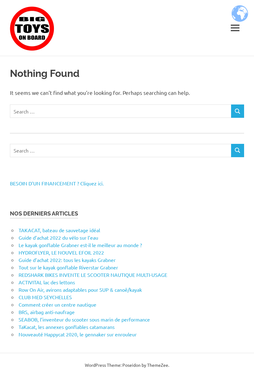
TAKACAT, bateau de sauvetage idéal (59, 230)
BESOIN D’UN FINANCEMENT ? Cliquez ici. (57, 183)
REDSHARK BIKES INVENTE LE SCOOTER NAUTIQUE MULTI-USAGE (93, 275)
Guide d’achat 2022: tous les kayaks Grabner (67, 260)
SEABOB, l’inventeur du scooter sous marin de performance (84, 319)
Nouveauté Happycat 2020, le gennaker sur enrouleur (78, 334)
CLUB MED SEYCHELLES (45, 297)
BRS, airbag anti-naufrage (47, 312)
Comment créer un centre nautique (57, 304)
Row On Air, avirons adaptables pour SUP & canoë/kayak (80, 289)
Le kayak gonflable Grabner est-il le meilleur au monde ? (80, 245)
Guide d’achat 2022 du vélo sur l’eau (58, 237)
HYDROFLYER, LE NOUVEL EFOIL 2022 (61, 252)
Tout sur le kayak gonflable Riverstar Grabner (68, 267)
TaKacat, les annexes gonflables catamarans (67, 327)
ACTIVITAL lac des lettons (47, 282)
